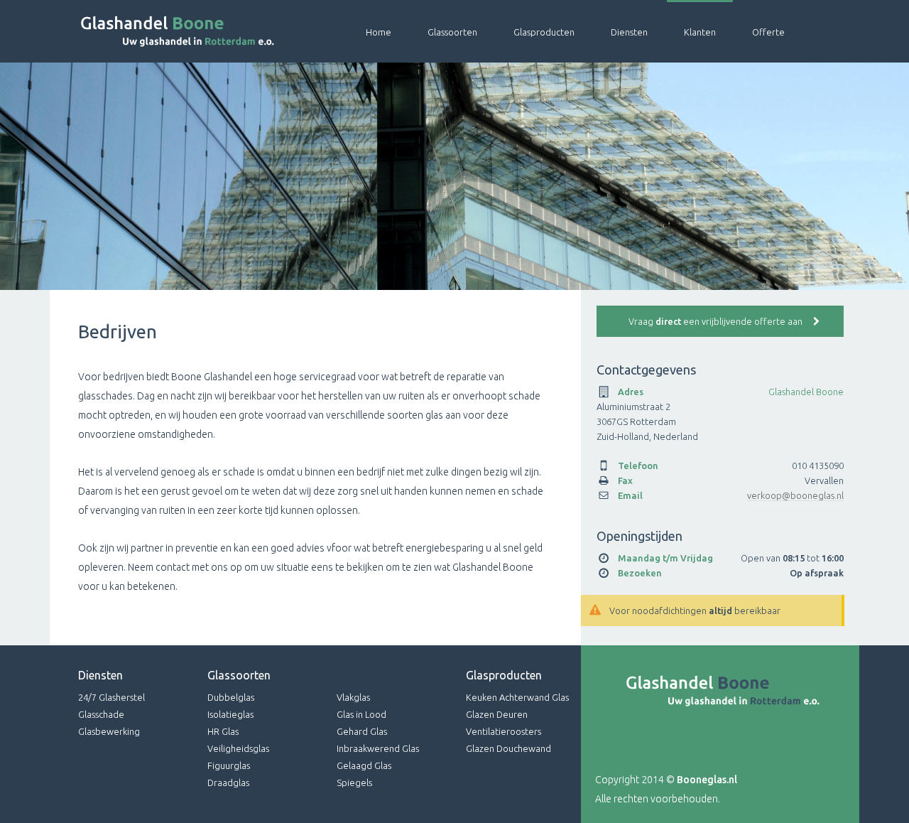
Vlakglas (353, 697)
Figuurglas (228, 765)
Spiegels (354, 782)
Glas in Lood (361, 714)
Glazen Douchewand (508, 748)
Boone (163, 31)
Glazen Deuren (497, 714)
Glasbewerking (109, 731)
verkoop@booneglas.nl (795, 495)
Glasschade (101, 714)
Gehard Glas (362, 731)
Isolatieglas (230, 714)
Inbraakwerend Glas (378, 748)
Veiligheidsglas (238, 748)
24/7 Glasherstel (111, 697)
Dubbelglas (230, 697)
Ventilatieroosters (503, 731)
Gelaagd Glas (364, 765)
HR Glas (223, 731)
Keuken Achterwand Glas (517, 697)
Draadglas (228, 782)
